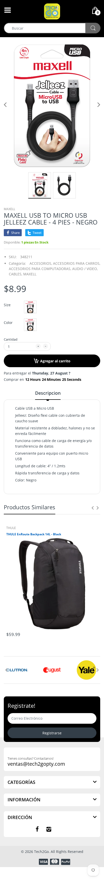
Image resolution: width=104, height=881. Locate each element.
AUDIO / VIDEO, (85, 268)
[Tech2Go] (52, 11)
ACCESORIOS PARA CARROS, (76, 263)
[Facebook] (37, 829)
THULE (11, 528)
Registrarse (52, 733)
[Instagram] (48, 829)
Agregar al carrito (55, 361)
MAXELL (9, 209)
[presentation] (92, 508)
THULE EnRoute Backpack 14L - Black (33, 534)
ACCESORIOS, (41, 263)
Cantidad (10, 339)
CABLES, (15, 274)
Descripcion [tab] (48, 393)
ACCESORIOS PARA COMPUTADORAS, (40, 268)
